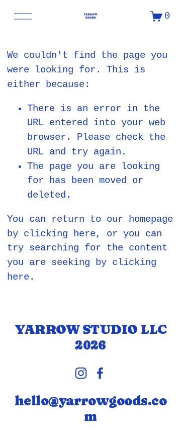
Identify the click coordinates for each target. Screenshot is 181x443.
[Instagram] (81, 373)
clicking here (60, 233)
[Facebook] (100, 373)
